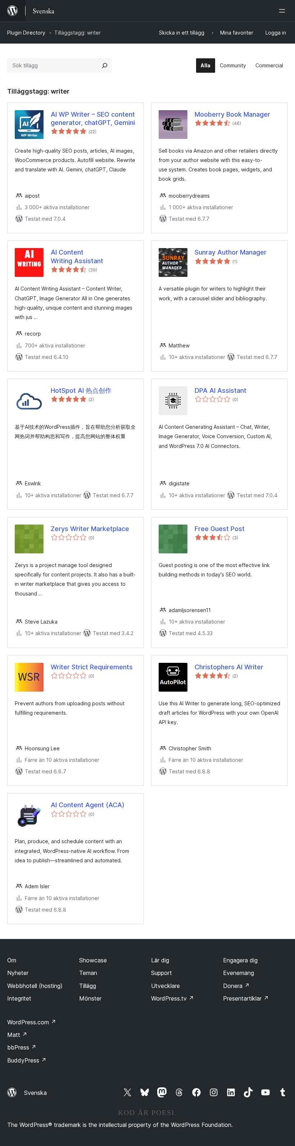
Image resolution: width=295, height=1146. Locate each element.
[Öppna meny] (283, 11)
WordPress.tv (172, 998)
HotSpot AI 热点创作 (81, 390)
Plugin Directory (26, 33)
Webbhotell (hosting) (35, 985)
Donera (236, 985)
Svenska (35, 1092)
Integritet (19, 998)
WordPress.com (31, 1022)
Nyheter (17, 972)
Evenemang (238, 972)
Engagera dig (240, 960)
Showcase (93, 960)
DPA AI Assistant (220, 390)
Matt (17, 1034)
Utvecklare (165, 985)
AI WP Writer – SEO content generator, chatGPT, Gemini (93, 118)
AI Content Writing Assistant (77, 256)
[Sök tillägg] (104, 65)
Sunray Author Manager (231, 252)
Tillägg (87, 985)
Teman (88, 972)
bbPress (21, 1047)
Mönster (90, 998)
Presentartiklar (246, 998)
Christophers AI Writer (229, 667)
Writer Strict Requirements (92, 667)
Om (11, 960)
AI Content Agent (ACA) (87, 805)
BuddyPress (26, 1060)
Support (161, 972)
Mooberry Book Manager (232, 114)
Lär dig (160, 960)
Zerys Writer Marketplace (90, 528)
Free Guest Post (220, 528)
